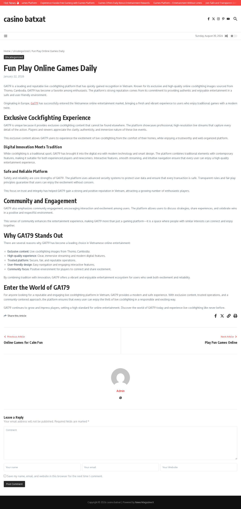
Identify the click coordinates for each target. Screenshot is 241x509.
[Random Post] (226, 35)
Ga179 (34, 103)
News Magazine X (144, 502)
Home (7, 51)
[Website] (120, 398)
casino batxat (25, 19)
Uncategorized (21, 51)
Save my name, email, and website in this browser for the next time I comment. (55, 476)
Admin (121, 391)
